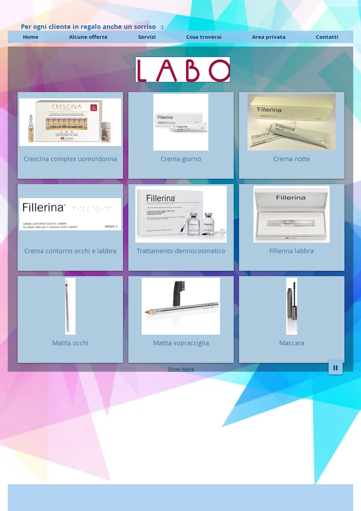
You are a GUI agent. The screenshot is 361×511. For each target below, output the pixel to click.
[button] (70, 135)
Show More (181, 369)
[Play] (336, 367)
